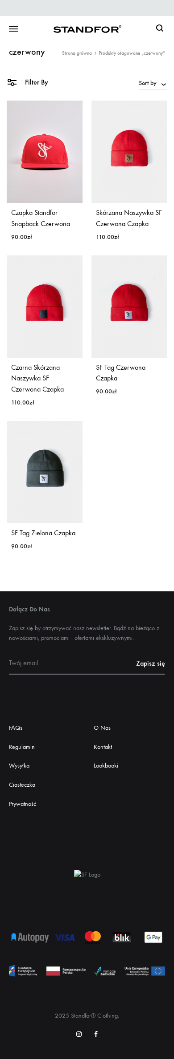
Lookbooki (106, 765)
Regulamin (22, 747)
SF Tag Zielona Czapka (43, 533)
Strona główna (77, 53)
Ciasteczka (22, 784)
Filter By (35, 82)
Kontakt (103, 747)
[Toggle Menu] (13, 29)
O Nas (102, 728)
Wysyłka (19, 765)
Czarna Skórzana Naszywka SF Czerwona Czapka (37, 378)
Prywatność (22, 804)
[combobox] (153, 83)
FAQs (15, 728)
